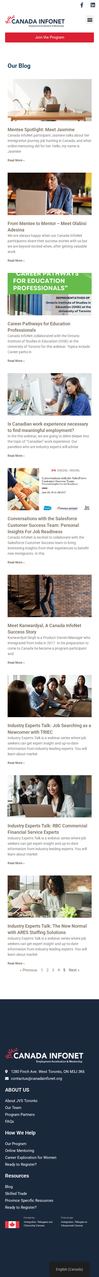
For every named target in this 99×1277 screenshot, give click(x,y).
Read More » (16, 160)
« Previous (28, 970)
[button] (90, 19)
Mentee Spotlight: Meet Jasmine (41, 129)
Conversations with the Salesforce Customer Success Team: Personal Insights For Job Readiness (43, 525)
